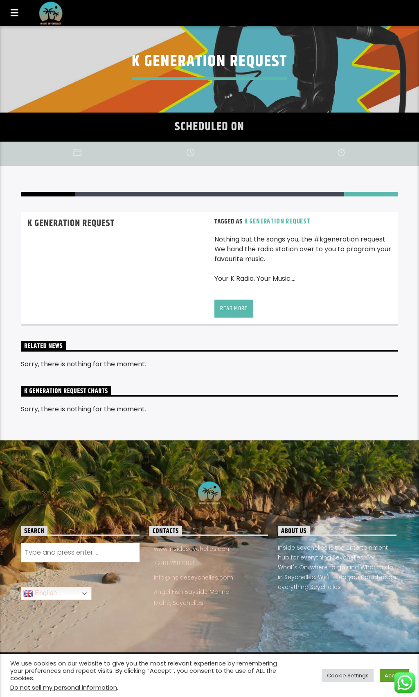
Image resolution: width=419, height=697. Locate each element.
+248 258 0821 (174, 563)
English (45, 593)
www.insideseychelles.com (193, 549)
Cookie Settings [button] (348, 675)
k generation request (277, 222)
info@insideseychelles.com (193, 577)
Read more (233, 308)
